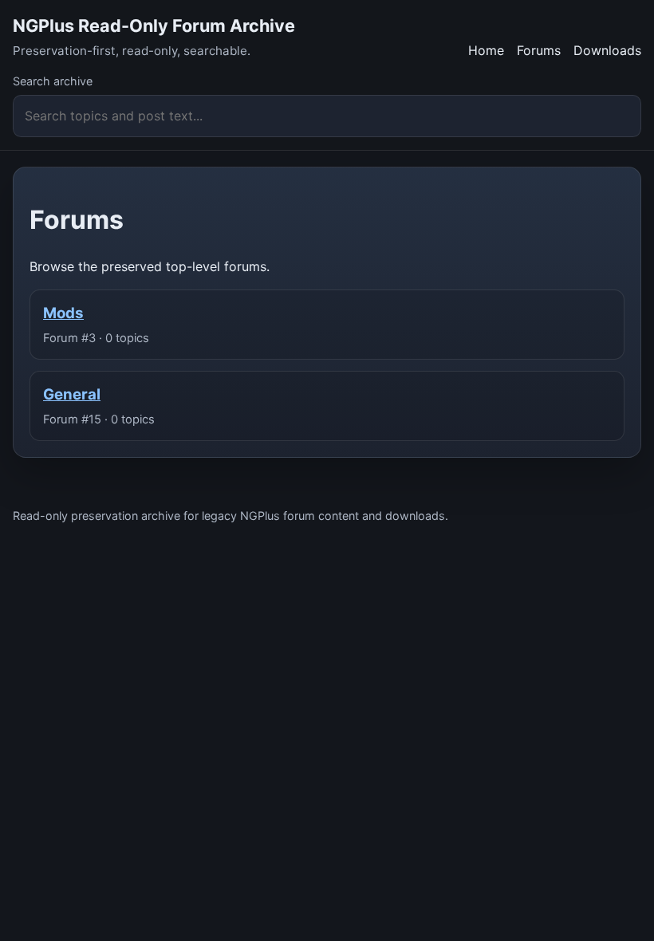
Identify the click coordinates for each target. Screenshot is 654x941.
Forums (539, 50)
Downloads (607, 50)
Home (486, 50)
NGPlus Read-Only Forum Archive (154, 25)
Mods (63, 313)
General (71, 394)
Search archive (53, 81)
